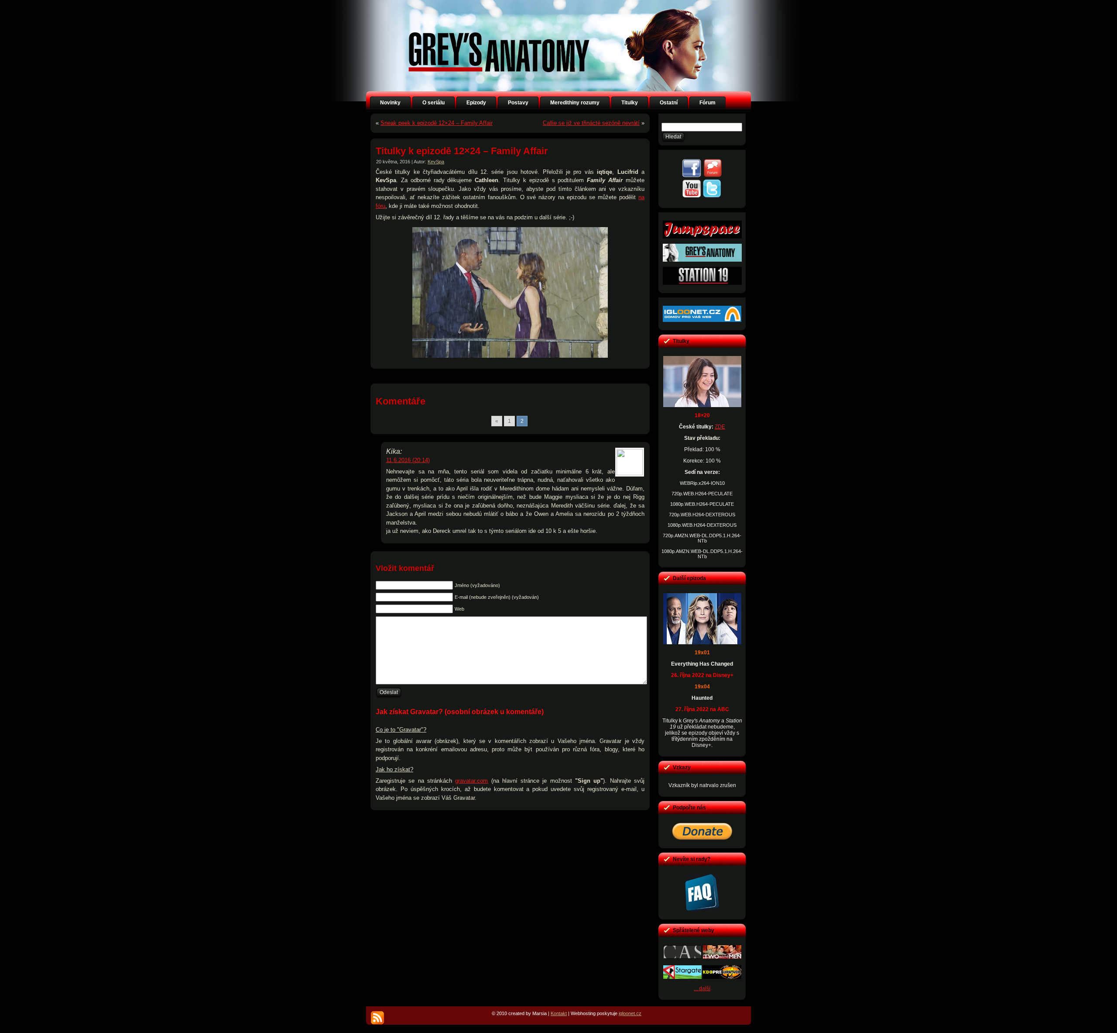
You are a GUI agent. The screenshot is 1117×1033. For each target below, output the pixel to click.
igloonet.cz (630, 1013)
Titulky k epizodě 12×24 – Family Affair (462, 150)
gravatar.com (471, 780)
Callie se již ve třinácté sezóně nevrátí (591, 123)
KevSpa (436, 161)
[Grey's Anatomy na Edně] (702, 260)
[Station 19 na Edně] (702, 283)
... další (702, 988)
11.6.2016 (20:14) (408, 460)
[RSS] (377, 1018)
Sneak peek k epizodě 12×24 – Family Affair (436, 123)
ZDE (720, 427)
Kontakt (559, 1013)
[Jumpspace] (702, 237)
